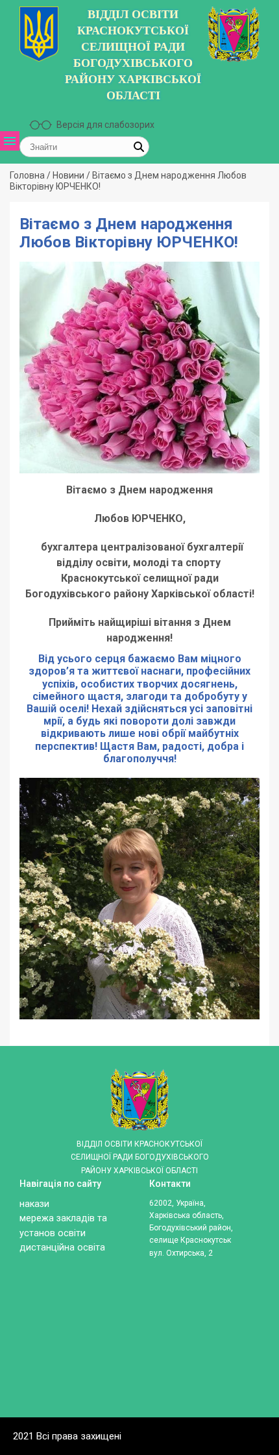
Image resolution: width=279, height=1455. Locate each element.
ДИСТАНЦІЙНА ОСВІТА (29, 427)
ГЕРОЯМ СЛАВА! (29, 394)
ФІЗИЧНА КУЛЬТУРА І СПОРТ (29, 506)
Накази (34, 1204)
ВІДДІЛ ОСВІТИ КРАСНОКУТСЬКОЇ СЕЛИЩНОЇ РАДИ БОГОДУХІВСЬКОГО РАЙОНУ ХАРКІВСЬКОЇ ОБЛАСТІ (133, 55)
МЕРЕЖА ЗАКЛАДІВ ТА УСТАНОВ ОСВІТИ (29, 275)
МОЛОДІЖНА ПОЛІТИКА (29, 460)
